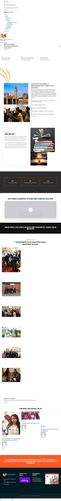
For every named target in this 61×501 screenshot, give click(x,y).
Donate (8, 21)
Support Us (7, 19)
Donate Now (6, 31)
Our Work (7, 17)
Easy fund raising (10, 24)
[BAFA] (8, 12)
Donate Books (9, 23)
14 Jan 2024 (43, 427)
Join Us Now (6, 402)
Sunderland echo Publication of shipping (50, 430)
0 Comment (5, 435)
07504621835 (6, 1)
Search (6, 9)
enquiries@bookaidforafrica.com (10, 4)
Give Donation (6, 58)
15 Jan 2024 (5, 436)
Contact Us (7, 29)
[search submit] (12, 499)
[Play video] (30, 209)
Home (6, 15)
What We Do (9, 18)
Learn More (6, 49)
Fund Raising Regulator (12, 22)
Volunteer (9, 25)
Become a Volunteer (27, 58)
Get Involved (44, 58)
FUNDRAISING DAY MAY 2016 (30, 423)
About (6, 16)
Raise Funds (9, 26)
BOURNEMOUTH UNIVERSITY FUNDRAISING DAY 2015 (11, 439)
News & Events (8, 27)
